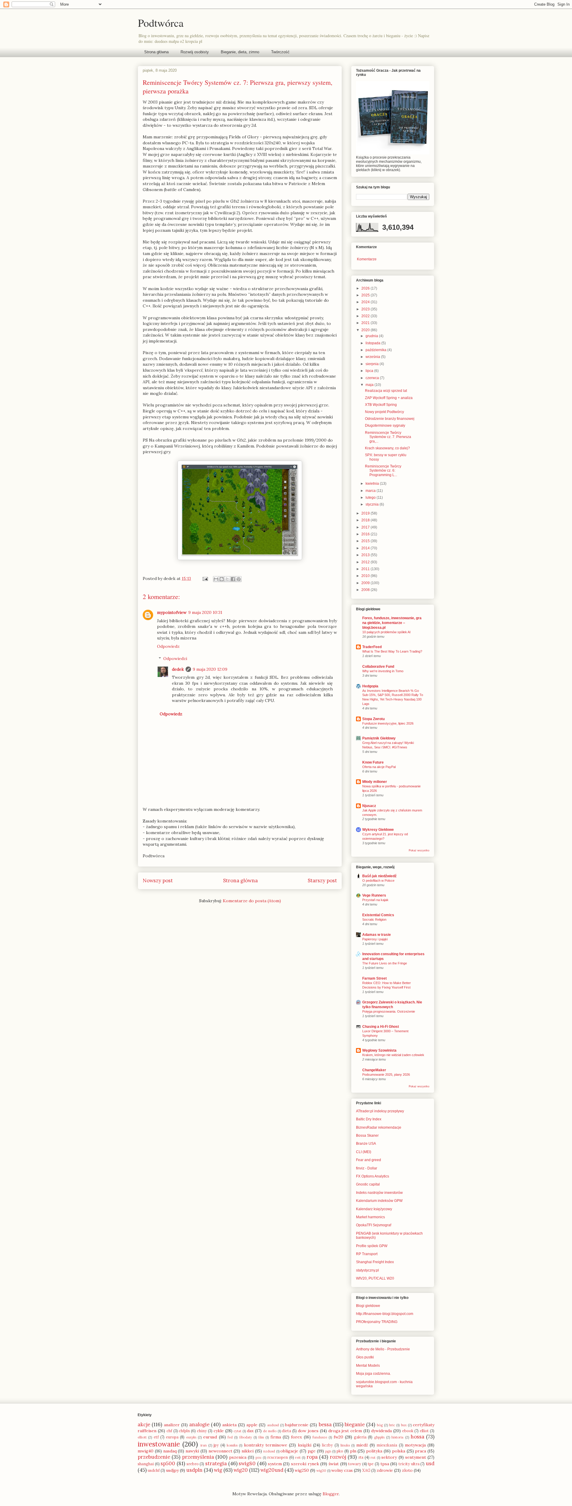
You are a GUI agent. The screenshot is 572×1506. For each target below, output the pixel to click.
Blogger (331, 1493)
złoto (407, 1470)
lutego (371, 497)
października (376, 350)
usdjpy (172, 1470)
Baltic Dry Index (368, 1119)
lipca (370, 371)
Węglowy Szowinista (379, 1050)
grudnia (372, 336)
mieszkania (387, 1445)
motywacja (415, 1445)
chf (169, 1430)
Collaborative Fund (378, 666)
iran (203, 1445)
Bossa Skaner (367, 1135)
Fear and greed (368, 1160)
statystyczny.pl (367, 1270)
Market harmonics (370, 1217)
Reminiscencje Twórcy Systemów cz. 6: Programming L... (383, 470)
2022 (366, 316)
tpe (371, 1463)
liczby (327, 1445)
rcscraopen (277, 1457)
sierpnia (373, 364)
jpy (216, 1445)
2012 (366, 562)
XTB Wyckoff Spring (381, 405)
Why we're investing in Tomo (382, 671)
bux (404, 1425)
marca (371, 491)
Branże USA (366, 1143)
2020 (366, 330)
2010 (366, 576)
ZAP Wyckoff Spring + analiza (389, 398)
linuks (345, 1445)
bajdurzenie (296, 1424)
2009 (366, 583)
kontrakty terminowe (265, 1445)
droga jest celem (345, 1430)
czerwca (373, 378)
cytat (237, 1431)
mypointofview (171, 612)
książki (304, 1445)
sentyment (415, 1457)
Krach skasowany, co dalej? (387, 448)
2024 (366, 302)
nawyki (192, 1451)
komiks (232, 1445)
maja (370, 385)
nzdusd (269, 1451)
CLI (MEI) (363, 1152)
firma (276, 1437)
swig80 (247, 1463)
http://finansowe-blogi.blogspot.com (384, 1314)
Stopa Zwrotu (373, 719)
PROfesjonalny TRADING (376, 1322)
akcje (144, 1424)
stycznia (373, 504)
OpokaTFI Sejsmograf (373, 1225)
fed (230, 1437)
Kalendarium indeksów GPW (379, 1201)
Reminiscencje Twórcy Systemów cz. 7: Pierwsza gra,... (388, 437)
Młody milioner (374, 782)
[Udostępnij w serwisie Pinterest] (239, 579)
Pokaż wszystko (419, 850)
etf (156, 1437)
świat (334, 1463)
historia (397, 1437)
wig (218, 1470)
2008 (366, 590)
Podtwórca (161, 22)
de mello (269, 1431)
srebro (192, 1463)
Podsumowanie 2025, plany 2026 (386, 1074)
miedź (362, 1445)
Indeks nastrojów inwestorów (379, 1193)
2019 (366, 513)
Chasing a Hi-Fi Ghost (380, 1027)
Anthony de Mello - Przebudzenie (383, 1349)
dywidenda (381, 1430)
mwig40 (145, 1451)
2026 (366, 288)
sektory (389, 1457)
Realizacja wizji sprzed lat (386, 391)
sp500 (168, 1463)
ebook (408, 1430)
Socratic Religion (374, 919)
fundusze (320, 1437)
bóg (380, 1425)
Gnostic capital (368, 1184)
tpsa (384, 1463)
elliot (424, 1430)
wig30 (321, 1471)
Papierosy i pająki (375, 939)
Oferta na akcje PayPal (379, 767)
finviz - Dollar (366, 1168)
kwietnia (373, 483)
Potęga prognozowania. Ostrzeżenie (388, 1011)
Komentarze (367, 259)
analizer (172, 1424)
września (373, 357)
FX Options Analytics (372, 1176)
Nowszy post (158, 880)
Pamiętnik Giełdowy (379, 738)
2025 (366, 295)
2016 (366, 534)
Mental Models (368, 1365)
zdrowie (385, 1470)
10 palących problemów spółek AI (386, 632)
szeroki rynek (305, 1463)
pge (311, 1451)
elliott (142, 1437)
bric (392, 1425)
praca (420, 1451)
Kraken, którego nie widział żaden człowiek (393, 1055)
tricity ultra (409, 1463)
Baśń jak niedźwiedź (379, 876)
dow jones (308, 1430)
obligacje (289, 1451)
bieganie (355, 1424)
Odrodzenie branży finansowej (389, 419)
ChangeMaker (374, 1070)
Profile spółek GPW (371, 1246)
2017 (366, 527)
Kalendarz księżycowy (374, 1209)
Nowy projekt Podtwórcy (384, 412)
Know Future (373, 762)
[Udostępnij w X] (227, 579)
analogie (199, 1424)
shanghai (146, 1463)
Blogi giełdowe (368, 1306)
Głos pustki (365, 1357)
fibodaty (245, 1437)
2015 (366, 541)
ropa (312, 1457)
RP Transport (366, 1254)
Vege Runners (374, 895)
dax (250, 1430)
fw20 (338, 1437)
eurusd (210, 1437)
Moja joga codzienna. (373, 1373)
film (261, 1437)
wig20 (241, 1470)
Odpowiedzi (175, 658)
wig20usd (271, 1470)
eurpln (191, 1437)
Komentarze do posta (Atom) (252, 900)
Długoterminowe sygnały (385, 425)
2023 (366, 309)
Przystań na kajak (375, 900)
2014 (366, 548)
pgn (328, 1451)
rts (360, 1457)
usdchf (154, 1470)
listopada (373, 343)
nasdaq (170, 1451)
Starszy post (322, 880)
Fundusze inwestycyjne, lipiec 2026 (388, 723)
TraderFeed (372, 647)
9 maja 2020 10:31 (205, 612)
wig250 (302, 1470)
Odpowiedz (168, 646)
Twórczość (280, 52)
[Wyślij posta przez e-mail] (204, 578)
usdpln (194, 1470)
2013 (366, 555)
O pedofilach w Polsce (378, 880)
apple (251, 1424)
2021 (366, 323)
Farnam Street (374, 978)
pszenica (237, 1457)
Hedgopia (370, 686)
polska (398, 1451)
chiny (202, 1430)
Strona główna (156, 52)
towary (354, 1463)
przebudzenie (154, 1457)
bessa (325, 1424)
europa (172, 1437)
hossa (417, 1436)
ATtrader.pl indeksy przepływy (380, 1111)
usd (430, 1463)
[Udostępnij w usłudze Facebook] (233, 579)
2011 (366, 569)
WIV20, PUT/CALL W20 (375, 1278)
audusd (273, 1425)
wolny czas (342, 1470)
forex (296, 1437)
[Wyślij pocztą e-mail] (216, 579)
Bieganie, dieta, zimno (240, 52)
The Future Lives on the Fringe (384, 963)
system (275, 1463)
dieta (286, 1430)
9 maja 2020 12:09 (210, 669)
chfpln (184, 1430)
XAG (366, 1470)
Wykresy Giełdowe (378, 830)
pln (353, 1451)
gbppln (379, 1437)
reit (298, 1457)
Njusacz (369, 806)
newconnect (220, 1451)
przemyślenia (198, 1457)
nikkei (248, 1451)
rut (373, 1457)
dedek (178, 669)
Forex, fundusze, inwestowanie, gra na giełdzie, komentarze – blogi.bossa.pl (392, 623)
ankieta (229, 1424)
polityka (374, 1451)
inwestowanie (159, 1444)
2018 (366, 520)
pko (340, 1451)
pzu (258, 1457)
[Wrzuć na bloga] (222, 579)
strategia (216, 1463)
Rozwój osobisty (195, 52)
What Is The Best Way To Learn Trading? (392, 651)
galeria (360, 1437)
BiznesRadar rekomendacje (378, 1127)
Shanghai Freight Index (375, 1262)
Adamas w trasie (376, 935)
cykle (219, 1430)
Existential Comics (378, 915)
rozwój (338, 1457)
